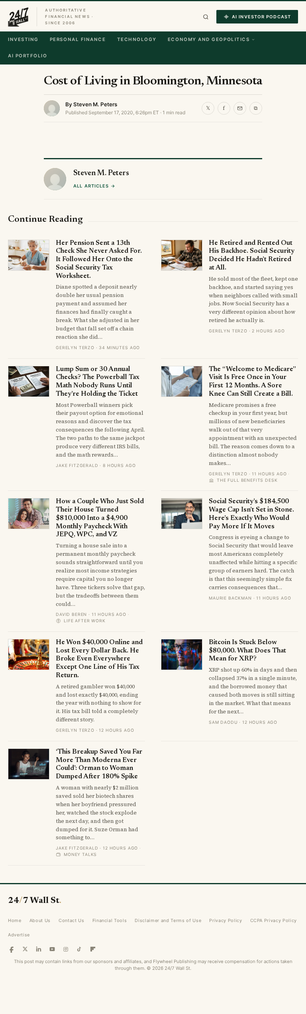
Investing (23, 39)
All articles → (94, 186)
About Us (40, 920)
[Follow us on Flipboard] (92, 949)
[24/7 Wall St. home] (18, 17)
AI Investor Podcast (261, 17)
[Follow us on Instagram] (65, 949)
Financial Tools (109, 920)
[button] (206, 17)
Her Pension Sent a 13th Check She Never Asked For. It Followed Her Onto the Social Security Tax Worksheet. (99, 260)
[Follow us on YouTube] (52, 949)
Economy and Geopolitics (208, 39)
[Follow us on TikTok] (79, 949)
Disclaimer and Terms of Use (168, 920)
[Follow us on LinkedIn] (38, 949)
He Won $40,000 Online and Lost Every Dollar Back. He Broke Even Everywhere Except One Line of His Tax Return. (99, 659)
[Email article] (239, 108)
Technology (137, 39)
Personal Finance (78, 39)
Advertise (19, 935)
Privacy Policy (225, 920)
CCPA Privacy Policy (273, 920)
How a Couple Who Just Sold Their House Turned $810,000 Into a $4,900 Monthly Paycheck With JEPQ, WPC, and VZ (100, 518)
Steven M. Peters (95, 104)
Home (15, 920)
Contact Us (71, 920)
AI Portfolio (27, 56)
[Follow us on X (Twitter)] (25, 949)
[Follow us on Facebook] (11, 949)
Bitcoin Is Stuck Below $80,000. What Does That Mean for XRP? (247, 650)
